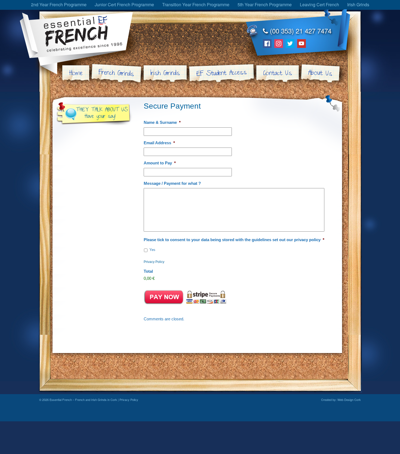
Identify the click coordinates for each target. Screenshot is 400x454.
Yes (152, 250)
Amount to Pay (160, 163)
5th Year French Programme (265, 4)
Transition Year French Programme (195, 4)
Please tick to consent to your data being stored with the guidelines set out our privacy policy (234, 239)
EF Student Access (221, 73)
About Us (320, 73)
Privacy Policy (154, 262)
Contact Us (277, 73)
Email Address (159, 142)
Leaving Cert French (319, 4)
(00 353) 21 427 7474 (299, 30)
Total (148, 271)
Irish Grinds (358, 4)
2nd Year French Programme (59, 4)
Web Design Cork (349, 399)
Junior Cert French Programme (124, 4)
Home (75, 73)
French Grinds (116, 73)
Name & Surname (162, 122)
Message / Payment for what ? (172, 183)
